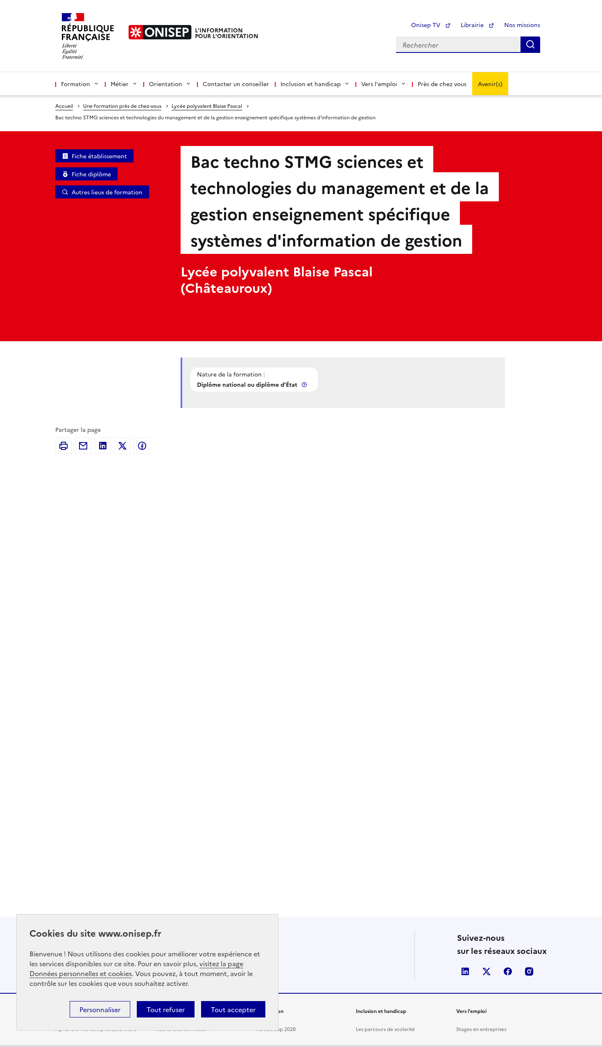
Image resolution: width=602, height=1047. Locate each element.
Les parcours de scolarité (385, 1028)
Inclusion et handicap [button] (311, 84)
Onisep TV (426, 25)
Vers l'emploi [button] (379, 84)
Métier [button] (120, 84)
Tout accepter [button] (233, 1009)
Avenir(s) (490, 84)
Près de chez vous (442, 84)
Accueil (64, 105)
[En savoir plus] (305, 384)
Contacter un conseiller (236, 84)
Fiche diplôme (91, 174)
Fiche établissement (99, 156)
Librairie (473, 25)
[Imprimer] (63, 446)
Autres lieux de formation (107, 192)
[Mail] (83, 446)
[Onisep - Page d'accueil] (160, 32)
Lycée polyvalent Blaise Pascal (207, 105)
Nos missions (522, 25)
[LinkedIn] (103, 446)
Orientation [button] (165, 84)
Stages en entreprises (481, 1028)
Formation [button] (75, 84)
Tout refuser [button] (166, 1009)
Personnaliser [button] (99, 1009)
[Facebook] (142, 446)
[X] (122, 446)
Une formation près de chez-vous (122, 105)
